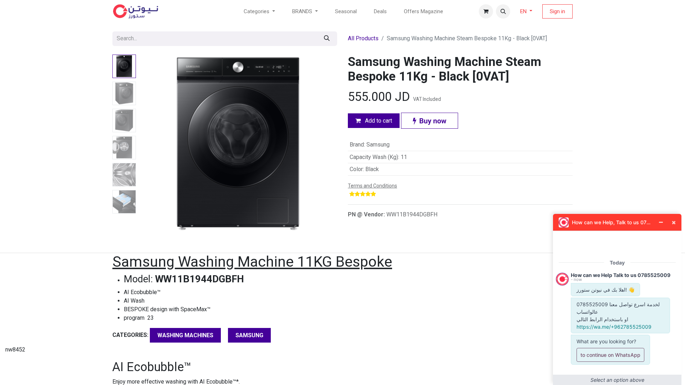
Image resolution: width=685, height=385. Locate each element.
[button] (503, 11)
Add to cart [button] (378, 120)
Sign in (557, 11)
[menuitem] (345, 12)
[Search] (326, 38)
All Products (363, 38)
